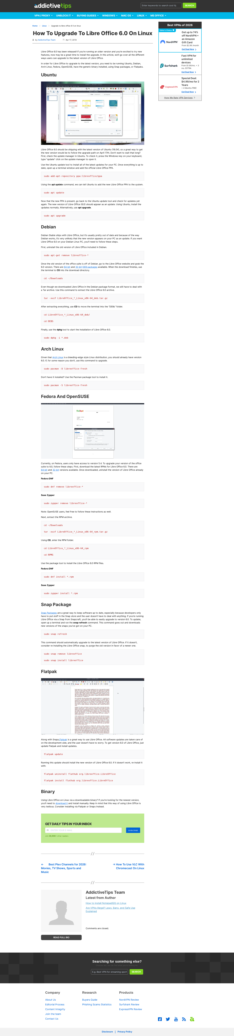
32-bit (78, 267)
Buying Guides (86, 15)
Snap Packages (49, 612)
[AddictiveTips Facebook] (160, 1019)
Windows (108, 15)
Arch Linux (57, 357)
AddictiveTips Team (47, 40)
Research (89, 992)
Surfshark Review (129, 1004)
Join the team (53, 1014)
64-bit (67, 267)
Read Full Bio (61, 937)
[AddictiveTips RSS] (184, 1019)
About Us (50, 999)
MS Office (157, 15)
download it (62, 803)
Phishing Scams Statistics (96, 1004)
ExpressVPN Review (130, 1009)
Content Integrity (55, 1009)
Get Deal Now (188, 49)
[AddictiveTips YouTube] (176, 1019)
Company (52, 992)
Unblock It (63, 15)
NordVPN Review (129, 999)
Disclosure (107, 1032)
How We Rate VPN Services (178, 97)
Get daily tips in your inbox (68, 824)
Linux (140, 15)
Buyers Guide (89, 999)
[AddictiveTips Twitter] (168, 1019)
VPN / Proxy (42, 15)
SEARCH (189, 5)
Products (126, 992)
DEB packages (89, 267)
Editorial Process (54, 1004)
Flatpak (63, 739)
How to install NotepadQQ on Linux (106, 903)
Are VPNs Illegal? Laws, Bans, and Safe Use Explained (110, 909)
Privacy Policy (125, 1032)
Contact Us (51, 1018)
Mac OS (126, 15)
